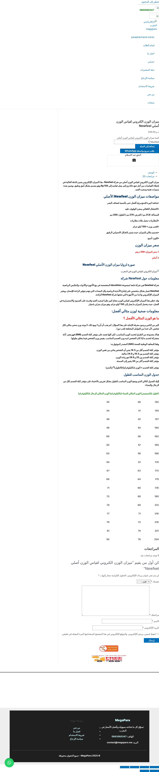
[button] (139, 151)
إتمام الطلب (148, 45)
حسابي (151, 61)
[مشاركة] (134, 767)
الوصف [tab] (151, 172)
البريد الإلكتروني (151, 627)
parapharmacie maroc (142, 37)
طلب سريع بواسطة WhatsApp (139, 151)
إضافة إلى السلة (147, 146)
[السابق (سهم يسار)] (154, 771)
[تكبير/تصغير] (154, 767)
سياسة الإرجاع (147, 78)
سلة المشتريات (147, 70)
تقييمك (155, 581)
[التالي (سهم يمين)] (144, 771)
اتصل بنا (150, 53)
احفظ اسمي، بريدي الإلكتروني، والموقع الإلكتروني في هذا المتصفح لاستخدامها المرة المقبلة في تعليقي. (109, 634)
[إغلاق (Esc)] (124, 767)
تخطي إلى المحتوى (150, 1)
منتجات (151, 102)
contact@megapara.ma (119, 742)
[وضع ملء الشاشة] (144, 767)
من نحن (150, 94)
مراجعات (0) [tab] (148, 176)
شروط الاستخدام (146, 86)
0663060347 (147, 10)
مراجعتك (154, 615)
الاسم (155, 621)
